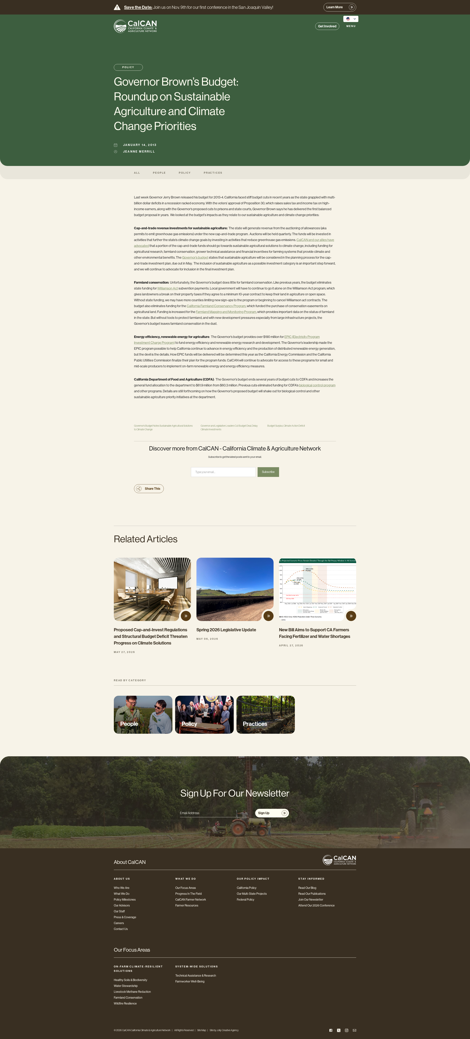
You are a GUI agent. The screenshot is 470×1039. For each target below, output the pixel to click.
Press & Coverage (125, 917)
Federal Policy (245, 899)
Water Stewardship (126, 986)
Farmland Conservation (128, 997)
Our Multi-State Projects (252, 893)
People (159, 172)
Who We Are (121, 888)
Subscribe (268, 472)
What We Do (121, 893)
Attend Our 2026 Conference (316, 905)
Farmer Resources (186, 905)
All (137, 172)
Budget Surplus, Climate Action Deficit (286, 425)
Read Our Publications (312, 893)
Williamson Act (167, 288)
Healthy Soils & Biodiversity (130, 980)
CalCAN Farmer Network (190, 899)
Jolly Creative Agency (228, 1030)
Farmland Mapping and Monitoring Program (226, 312)
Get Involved (327, 26)
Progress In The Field (188, 893)
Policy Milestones (125, 899)
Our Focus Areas (185, 888)
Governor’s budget (195, 257)
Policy (128, 67)
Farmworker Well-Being (190, 981)
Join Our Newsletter (310, 899)
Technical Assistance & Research (195, 975)
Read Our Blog (307, 888)
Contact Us (121, 929)
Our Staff (119, 911)
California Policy (246, 888)
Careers (119, 923)
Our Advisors (122, 905)
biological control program (317, 385)
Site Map (201, 1030)
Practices (213, 172)
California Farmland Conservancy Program (216, 306)
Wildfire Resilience (125, 1003)
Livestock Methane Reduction (132, 991)
